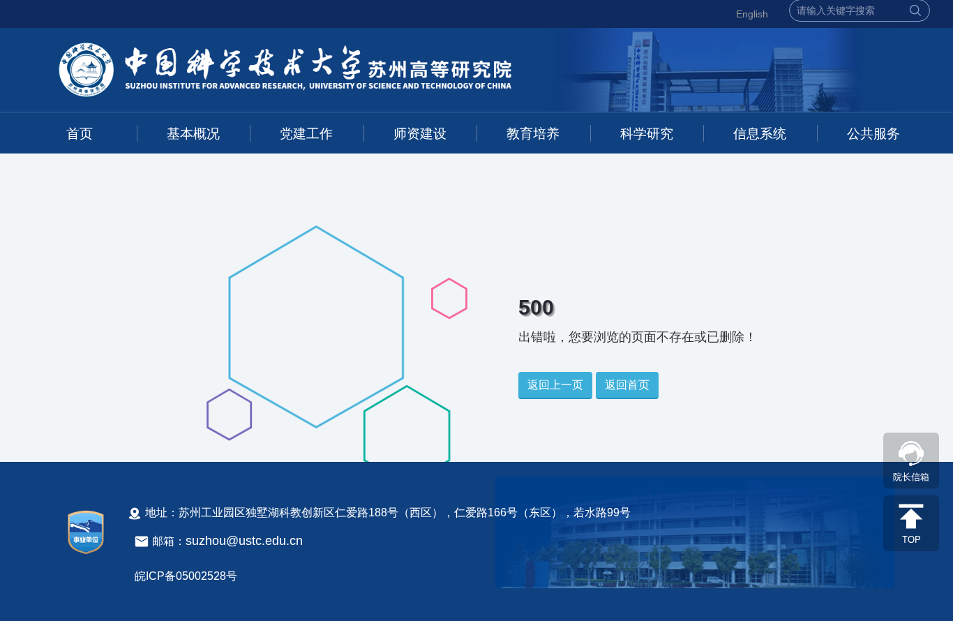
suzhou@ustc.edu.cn (244, 541)
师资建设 (420, 133)
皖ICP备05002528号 (186, 576)
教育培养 (533, 133)
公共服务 (873, 133)
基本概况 (193, 133)
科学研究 (646, 133)
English (752, 14)
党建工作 (306, 133)
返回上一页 (555, 385)
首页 (79, 133)
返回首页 (627, 385)
